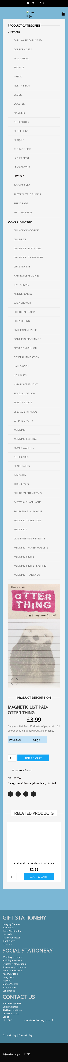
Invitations (21, 284)
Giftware (26, 783)
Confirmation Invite (27, 339)
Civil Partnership (25, 330)
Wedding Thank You (27, 574)
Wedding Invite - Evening (30, 565)
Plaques (19, 140)
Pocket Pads (22, 185)
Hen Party (20, 375)
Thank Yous (21, 484)
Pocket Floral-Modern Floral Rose (34, 863)
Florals (19, 67)
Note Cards (21, 457)
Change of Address (26, 230)
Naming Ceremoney (26, 275)
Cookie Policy (25, 1035)
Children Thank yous (28, 493)
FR (28, 3)
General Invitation (26, 357)
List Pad (51, 783)
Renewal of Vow (24, 393)
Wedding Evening (25, 438)
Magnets (19, 112)
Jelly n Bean (38, 783)
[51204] (34, 635)
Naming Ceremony (26, 384)
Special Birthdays (25, 411)
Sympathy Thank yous (28, 511)
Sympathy (20, 475)
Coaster (19, 103)
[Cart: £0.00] (63, 12)
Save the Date (23, 402)
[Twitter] (10, 794)
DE (33, 3)
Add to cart (33, 758)
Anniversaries (23, 293)
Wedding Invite (24, 556)
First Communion (25, 348)
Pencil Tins (21, 131)
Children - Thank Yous (28, 257)
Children (20, 239)
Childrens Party (24, 312)
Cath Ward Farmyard (28, 40)
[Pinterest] (25, 794)
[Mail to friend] (33, 794)
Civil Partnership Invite (29, 538)
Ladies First (21, 158)
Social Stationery (20, 221)
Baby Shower (22, 302)
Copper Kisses (23, 49)
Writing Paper (23, 212)
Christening (22, 266)
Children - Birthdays (27, 248)
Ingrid (18, 76)
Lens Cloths (22, 167)
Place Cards (22, 466)
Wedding (19, 429)
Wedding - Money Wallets (31, 547)
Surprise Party (23, 420)
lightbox (14, 681)
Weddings (20, 529)
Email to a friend (22, 770)
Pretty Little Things (27, 194)
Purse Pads (21, 203)
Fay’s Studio (21, 58)
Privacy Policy (9, 1035)
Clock (18, 94)
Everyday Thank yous (27, 502)
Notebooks (21, 122)
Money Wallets (24, 447)
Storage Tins (22, 149)
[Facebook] (18, 794)
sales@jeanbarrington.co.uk (39, 1020)
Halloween (21, 366)
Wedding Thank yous (27, 520)
